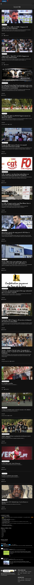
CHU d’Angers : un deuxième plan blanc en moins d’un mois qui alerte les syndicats (15, 175)
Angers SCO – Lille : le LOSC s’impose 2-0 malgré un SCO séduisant (15, 27)
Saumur (6, 259)
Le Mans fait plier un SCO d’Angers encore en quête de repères (16, 116)
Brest (2, 536)
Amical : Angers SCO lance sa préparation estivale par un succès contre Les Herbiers (16, 436)
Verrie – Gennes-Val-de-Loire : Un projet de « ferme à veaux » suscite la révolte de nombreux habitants (16, 351)
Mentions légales (27, 580)
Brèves (6, 381)
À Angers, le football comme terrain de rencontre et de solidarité (16, 409)
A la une (3, 24)
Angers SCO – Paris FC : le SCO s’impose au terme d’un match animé (15, 56)
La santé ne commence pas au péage (10, 475)
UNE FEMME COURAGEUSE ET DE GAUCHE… (8, 519)
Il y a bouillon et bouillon (7, 383)
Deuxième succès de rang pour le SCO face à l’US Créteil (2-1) (16, 233)
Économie (29, 571)
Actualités (6, 142)
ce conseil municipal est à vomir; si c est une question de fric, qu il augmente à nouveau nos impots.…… (16, 521)
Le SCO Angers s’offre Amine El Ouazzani (11, 463)
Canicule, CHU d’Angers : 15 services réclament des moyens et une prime (16, 320)
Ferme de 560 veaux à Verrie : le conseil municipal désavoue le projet (14, 145)
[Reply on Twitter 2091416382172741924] (4, 556)
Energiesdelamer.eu (5, 540)
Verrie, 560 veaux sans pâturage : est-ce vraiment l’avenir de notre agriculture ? (14, 262)
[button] (1, 4)
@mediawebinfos (11, 549)
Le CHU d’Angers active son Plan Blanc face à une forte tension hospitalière (16, 204)
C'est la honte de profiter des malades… (7, 525)
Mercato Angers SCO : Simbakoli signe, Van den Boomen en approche (15, 502)
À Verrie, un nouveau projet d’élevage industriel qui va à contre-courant (17, 291)
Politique (26, 571)
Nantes (3, 534)
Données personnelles (21, 580)
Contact (19, 581)
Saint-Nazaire (4, 531)
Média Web (3, 529)
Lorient (3, 535)
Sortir (8, 381)
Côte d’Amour (4, 530)
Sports (6, 24)
